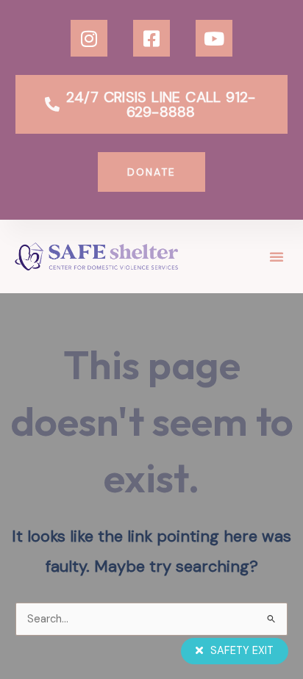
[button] (276, 256)
